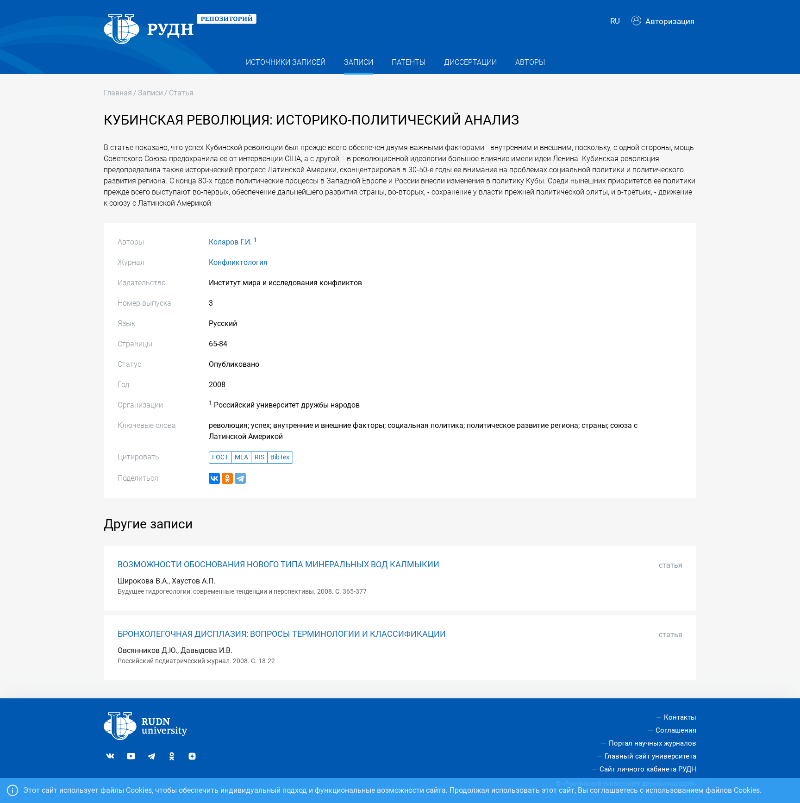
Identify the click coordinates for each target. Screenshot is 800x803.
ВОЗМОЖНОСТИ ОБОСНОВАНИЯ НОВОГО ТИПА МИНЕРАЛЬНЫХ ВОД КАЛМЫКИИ (278, 564)
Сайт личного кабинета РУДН (648, 769)
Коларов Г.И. (230, 242)
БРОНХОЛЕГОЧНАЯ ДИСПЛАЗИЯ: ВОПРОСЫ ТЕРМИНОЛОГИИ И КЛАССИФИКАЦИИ (282, 634)
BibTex (279, 457)
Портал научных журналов (652, 743)
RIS (259, 457)
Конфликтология (238, 262)
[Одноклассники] (227, 478)
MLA (241, 457)
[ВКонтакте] (214, 478)
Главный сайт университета (650, 756)
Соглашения (676, 730)
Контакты (680, 717)
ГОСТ (220, 457)
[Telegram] (240, 478)
